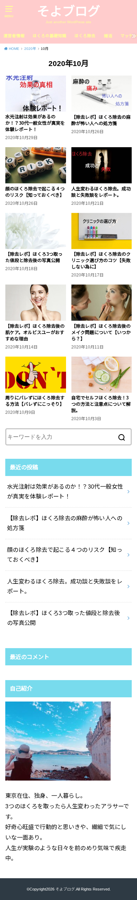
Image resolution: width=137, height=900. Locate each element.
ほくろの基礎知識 (49, 36)
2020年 (30, 49)
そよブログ (68, 11)
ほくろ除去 (85, 36)
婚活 (108, 36)
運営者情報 (14, 36)
